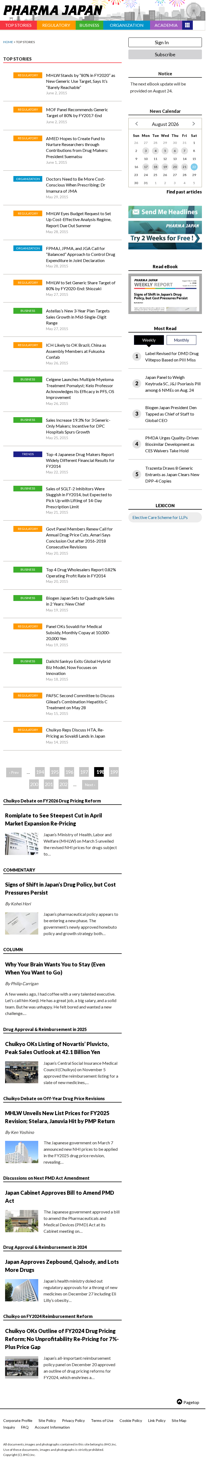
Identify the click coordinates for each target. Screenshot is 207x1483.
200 (34, 784)
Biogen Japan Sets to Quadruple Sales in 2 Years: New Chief (80, 600)
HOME (8, 42)
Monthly (181, 340)
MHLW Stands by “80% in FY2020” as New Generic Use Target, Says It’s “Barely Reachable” (80, 81)
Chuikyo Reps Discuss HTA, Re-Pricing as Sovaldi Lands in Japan (75, 732)
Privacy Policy (73, 1420)
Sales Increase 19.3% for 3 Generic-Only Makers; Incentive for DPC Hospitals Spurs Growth (78, 426)
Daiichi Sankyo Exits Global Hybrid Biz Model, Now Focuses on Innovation (78, 667)
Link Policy (157, 1420)
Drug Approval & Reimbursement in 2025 (45, 1029)
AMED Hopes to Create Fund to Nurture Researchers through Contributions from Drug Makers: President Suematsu (77, 147)
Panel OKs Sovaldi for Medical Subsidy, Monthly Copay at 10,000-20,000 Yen (78, 632)
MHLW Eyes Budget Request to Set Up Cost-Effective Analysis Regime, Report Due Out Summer (78, 219)
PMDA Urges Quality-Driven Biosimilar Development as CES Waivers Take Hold (172, 444)
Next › (90, 784)
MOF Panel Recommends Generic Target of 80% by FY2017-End (77, 112)
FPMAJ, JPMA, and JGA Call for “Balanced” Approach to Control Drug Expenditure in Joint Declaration (80, 254)
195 (55, 772)
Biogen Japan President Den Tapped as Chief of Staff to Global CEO (171, 414)
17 (146, 167)
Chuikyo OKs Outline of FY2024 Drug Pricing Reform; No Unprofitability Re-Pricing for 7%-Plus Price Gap (62, 1339)
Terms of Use (102, 1420)
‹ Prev (14, 772)
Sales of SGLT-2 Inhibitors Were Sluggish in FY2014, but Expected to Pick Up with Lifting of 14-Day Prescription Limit (79, 497)
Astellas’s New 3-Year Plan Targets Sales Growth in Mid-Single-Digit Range (78, 316)
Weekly (149, 340)
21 (184, 167)
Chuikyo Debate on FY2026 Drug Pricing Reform (52, 800)
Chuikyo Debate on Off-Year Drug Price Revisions (54, 1098)
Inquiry (9, 1427)
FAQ (25, 1427)
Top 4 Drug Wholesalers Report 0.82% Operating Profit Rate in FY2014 (81, 572)
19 (165, 167)
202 (63, 784)
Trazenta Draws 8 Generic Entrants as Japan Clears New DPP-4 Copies (172, 474)
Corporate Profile (17, 1420)
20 (175, 167)
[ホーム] (51, 9)
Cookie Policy (131, 1420)
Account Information (52, 1427)
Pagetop (191, 1402)
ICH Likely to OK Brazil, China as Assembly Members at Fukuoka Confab (76, 351)
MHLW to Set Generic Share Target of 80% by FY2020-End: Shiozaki (81, 285)
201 (49, 784)
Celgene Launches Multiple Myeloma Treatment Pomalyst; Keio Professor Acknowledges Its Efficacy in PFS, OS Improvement (80, 388)
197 (84, 772)
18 (155, 167)
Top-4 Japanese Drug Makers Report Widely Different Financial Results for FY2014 (80, 460)
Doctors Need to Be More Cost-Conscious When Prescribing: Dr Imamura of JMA (75, 184)
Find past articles (184, 191)
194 (40, 772)
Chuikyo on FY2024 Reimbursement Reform (48, 1316)
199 (114, 772)
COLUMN (13, 949)
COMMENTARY (19, 869)
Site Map (179, 1420)
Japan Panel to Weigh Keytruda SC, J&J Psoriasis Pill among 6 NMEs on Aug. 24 (173, 384)
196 (69, 772)
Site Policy (47, 1420)
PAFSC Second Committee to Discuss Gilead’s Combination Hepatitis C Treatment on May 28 (80, 701)
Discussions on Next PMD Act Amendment (46, 1178)
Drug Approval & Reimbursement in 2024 (45, 1247)
